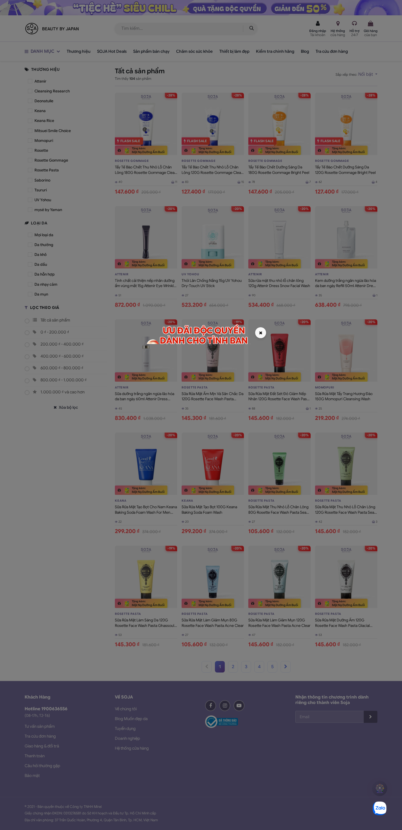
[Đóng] (260, 332)
